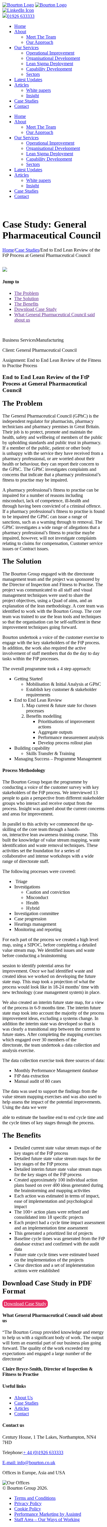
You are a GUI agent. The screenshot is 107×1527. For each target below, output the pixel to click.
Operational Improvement (50, 52)
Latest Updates (28, 79)
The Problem (26, 293)
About (20, 31)
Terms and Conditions (35, 1498)
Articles (21, 84)
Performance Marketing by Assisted (47, 1514)
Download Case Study (35, 309)
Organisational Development (53, 58)
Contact (21, 106)
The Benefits (26, 303)
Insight (32, 95)
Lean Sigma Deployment (49, 63)
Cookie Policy (27, 1508)
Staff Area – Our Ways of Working (47, 1519)
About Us (23, 1397)
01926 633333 (20, 16)
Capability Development (49, 68)
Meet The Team (41, 36)
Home (20, 26)
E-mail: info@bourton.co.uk (28, 1462)
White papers (38, 90)
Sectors (33, 74)
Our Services (26, 47)
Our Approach (39, 42)
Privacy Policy (28, 1503)
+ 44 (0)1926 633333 (43, 1452)
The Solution (26, 298)
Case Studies (26, 100)
